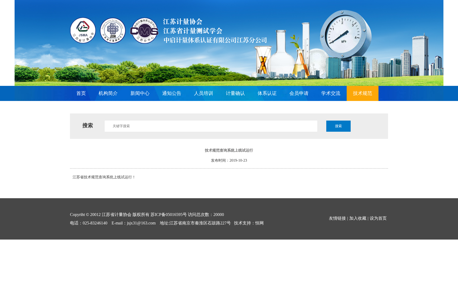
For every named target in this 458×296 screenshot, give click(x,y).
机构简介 (108, 93)
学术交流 (330, 93)
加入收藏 (357, 218)
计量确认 (235, 93)
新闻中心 (139, 93)
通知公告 (171, 93)
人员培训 (203, 93)
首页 (81, 93)
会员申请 (299, 93)
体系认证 (267, 93)
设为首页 (378, 218)
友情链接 (337, 218)
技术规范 (362, 93)
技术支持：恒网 (249, 223)
